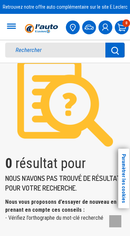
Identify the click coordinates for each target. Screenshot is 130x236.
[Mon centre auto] (73, 26)
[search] (60, 50)
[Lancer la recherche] (115, 50)
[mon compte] (106, 26)
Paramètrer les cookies (124, 178)
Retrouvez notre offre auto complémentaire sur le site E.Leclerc (65, 7)
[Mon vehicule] (89, 26)
